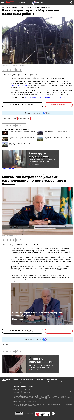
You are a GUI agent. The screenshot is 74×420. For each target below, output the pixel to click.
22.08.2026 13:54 (6, 174)
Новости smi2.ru (8, 169)
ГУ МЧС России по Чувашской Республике (14, 65)
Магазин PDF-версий (51, 379)
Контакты (16, 379)
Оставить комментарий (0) (58, 104)
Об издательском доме (27, 379)
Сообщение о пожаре (19, 85)
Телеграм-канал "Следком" (9, 235)
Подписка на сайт (44, 382)
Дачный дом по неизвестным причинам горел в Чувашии (46, 97)
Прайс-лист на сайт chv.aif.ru (59, 382)
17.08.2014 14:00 (6, 7)
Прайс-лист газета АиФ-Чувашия (22, 384)
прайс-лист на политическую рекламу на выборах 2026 (50, 384)
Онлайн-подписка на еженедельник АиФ (25, 382)
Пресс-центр (40, 379)
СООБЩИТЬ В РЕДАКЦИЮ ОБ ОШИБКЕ (23, 386)
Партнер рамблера (29, 413)
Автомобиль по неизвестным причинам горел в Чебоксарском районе (22, 138)
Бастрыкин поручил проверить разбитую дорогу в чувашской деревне (37, 314)
